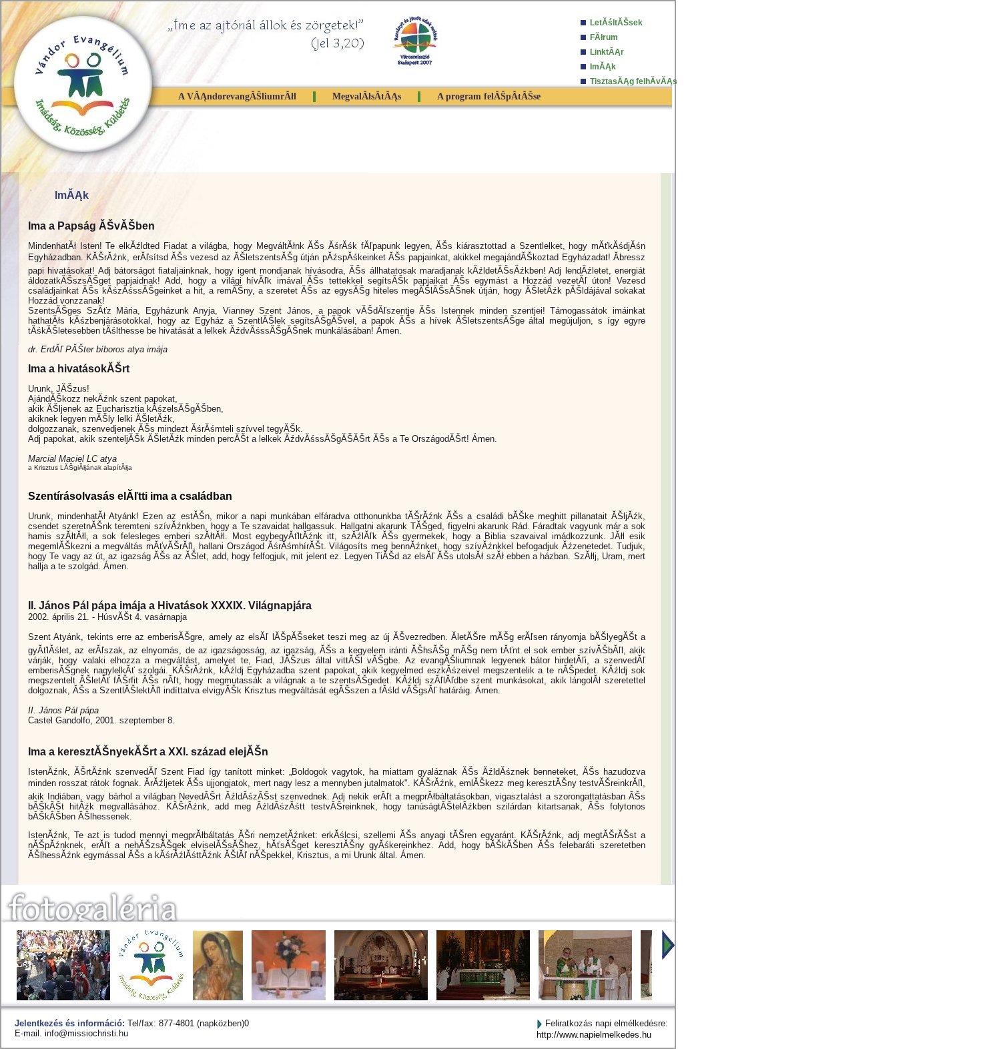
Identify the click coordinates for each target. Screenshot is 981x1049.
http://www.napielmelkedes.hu (594, 1035)
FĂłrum (604, 37)
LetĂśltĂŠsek (616, 22)
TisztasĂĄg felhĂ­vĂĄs (633, 81)
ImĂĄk (603, 66)
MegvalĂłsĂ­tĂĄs (366, 96)
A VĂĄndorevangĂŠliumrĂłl (237, 96)
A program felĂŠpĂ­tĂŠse (489, 96)
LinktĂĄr (607, 52)
